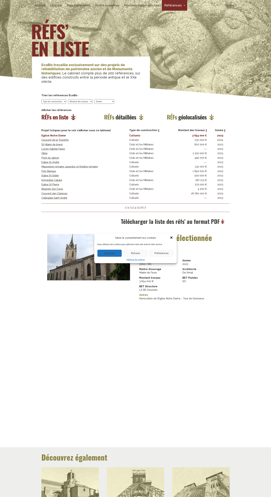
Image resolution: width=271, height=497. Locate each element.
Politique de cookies (135, 260)
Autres (143, 294)
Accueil (39, 5)
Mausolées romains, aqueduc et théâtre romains (69, 166)
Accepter (109, 253)
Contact (231, 5)
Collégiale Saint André (54, 197)
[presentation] (231, 279)
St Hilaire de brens (52, 144)
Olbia (44, 153)
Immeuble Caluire (51, 180)
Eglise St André (50, 162)
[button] (172, 238)
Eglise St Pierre (50, 184)
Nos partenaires (79, 5)
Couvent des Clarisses (54, 193)
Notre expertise (107, 5)
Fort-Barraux (48, 171)
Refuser (135, 253)
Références (173, 5)
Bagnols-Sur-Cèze (52, 188)
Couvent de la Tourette (55, 139)
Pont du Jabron (50, 157)
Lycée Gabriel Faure (53, 148)
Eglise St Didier (50, 175)
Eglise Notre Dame (53, 135)
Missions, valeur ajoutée (141, 5)
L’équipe (56, 5)
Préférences (161, 253)
